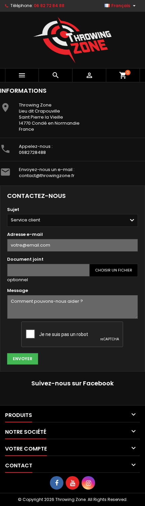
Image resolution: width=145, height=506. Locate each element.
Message (17, 290)
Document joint (25, 259)
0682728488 (32, 152)
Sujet (13, 209)
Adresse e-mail (25, 234)
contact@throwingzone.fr (47, 175)
